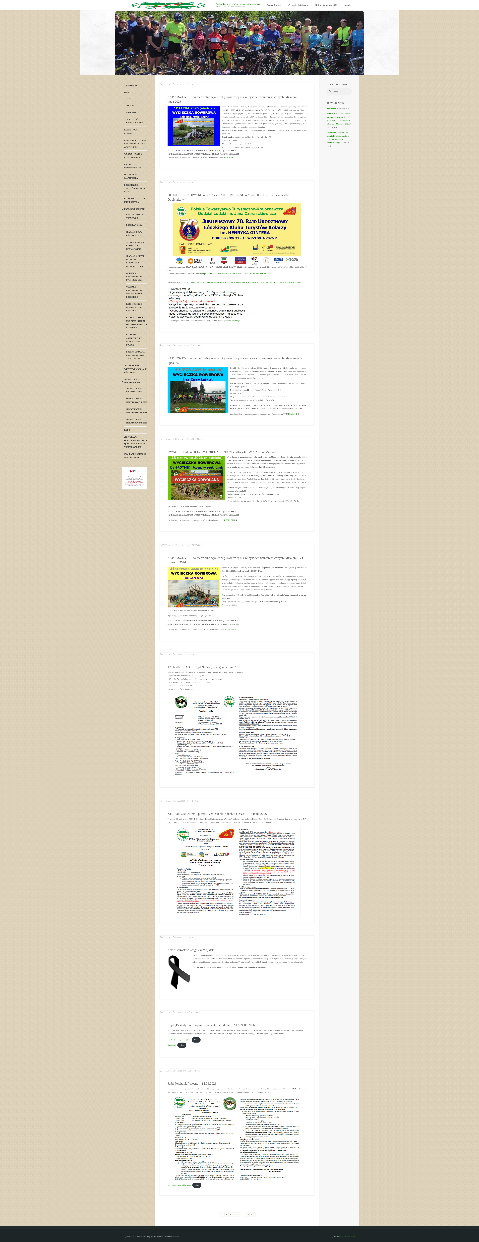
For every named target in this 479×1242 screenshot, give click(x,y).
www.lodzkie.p (233, 321)
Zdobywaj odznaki (134, 209)
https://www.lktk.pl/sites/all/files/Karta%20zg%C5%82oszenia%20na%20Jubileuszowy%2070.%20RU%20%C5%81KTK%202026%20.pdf (246, 282)
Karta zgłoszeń (172, 1045)
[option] (239, 57)
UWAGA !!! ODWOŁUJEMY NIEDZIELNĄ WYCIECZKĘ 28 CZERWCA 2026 (222, 452)
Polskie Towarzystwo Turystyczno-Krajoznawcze (238, 4)
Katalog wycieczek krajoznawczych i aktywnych (135, 143)
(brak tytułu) (331, 108)
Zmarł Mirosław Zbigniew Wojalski (191, 950)
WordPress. (351, 1237)
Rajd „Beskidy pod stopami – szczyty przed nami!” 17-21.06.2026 (211, 1025)
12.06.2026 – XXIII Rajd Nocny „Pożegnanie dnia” (202, 667)
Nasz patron (132, 112)
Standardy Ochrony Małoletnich (135, 455)
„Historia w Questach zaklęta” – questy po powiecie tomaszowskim (135, 442)
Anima (341, 1237)
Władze (130, 105)
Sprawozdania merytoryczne (132, 381)
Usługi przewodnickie (132, 166)
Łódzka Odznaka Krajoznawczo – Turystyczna (135, 355)
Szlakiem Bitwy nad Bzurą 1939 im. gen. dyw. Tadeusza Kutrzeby (136, 323)
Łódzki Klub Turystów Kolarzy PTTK (134, 188)
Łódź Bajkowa (134, 225)
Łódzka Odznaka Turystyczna (135, 216)
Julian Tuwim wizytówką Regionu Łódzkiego (135, 369)
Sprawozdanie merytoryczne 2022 (136, 400)
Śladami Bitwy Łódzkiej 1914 (134, 233)
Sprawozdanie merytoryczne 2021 (136, 411)
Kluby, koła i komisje (131, 131)
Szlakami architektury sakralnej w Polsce (134, 340)
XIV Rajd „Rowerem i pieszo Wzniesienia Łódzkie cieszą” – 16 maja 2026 (217, 814)
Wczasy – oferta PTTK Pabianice (133, 155)
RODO (127, 430)
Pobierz (196, 1040)
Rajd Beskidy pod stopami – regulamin (179, 1040)
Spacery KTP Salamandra (131, 176)
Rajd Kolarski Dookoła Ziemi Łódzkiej (134, 307)
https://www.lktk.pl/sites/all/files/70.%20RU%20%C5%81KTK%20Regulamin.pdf (234, 274)
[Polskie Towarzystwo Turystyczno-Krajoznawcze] (168, 5)
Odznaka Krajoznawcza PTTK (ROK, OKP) (134, 276)
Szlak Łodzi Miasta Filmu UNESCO (134, 200)
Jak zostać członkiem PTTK (135, 121)
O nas (127, 93)
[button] (123, 58)
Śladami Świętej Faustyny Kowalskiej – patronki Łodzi (135, 261)
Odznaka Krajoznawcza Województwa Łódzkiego (134, 292)
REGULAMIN (229, 157)
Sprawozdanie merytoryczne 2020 (136, 421)
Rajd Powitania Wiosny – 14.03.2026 (192, 1083)
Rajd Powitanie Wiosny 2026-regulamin (179, 1185)
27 (247, 1214)
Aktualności (131, 86)
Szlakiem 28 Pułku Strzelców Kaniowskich (136, 245)
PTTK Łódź (193, 84)
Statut (129, 98)
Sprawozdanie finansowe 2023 (134, 390)
